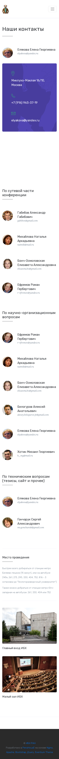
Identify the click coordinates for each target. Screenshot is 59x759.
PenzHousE (28, 747)
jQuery (30, 752)
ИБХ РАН (31, 743)
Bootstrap (20, 752)
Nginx (50, 747)
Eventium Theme (44, 752)
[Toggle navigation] (52, 9)
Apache (10, 752)
